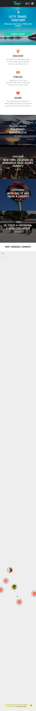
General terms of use (21, 706)
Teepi (18, 3)
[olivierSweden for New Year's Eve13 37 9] (9, 570)
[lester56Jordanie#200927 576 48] (14, 587)
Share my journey (18, 34)
